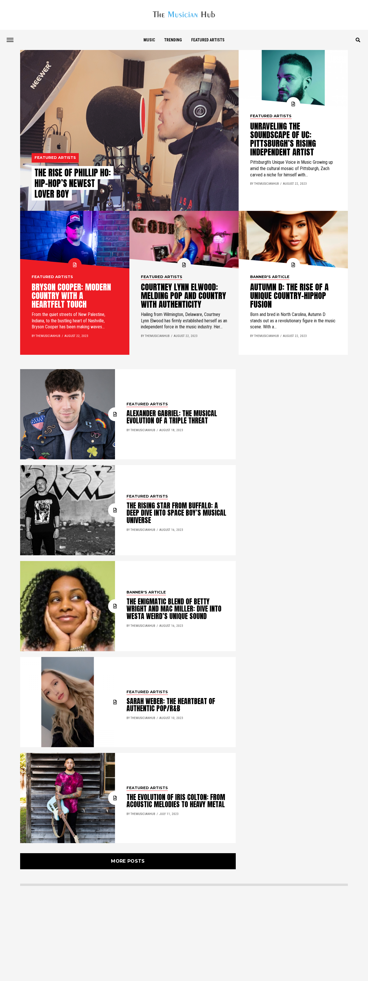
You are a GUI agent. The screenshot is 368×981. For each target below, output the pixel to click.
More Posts (128, 861)
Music (149, 40)
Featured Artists (208, 40)
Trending (173, 40)
